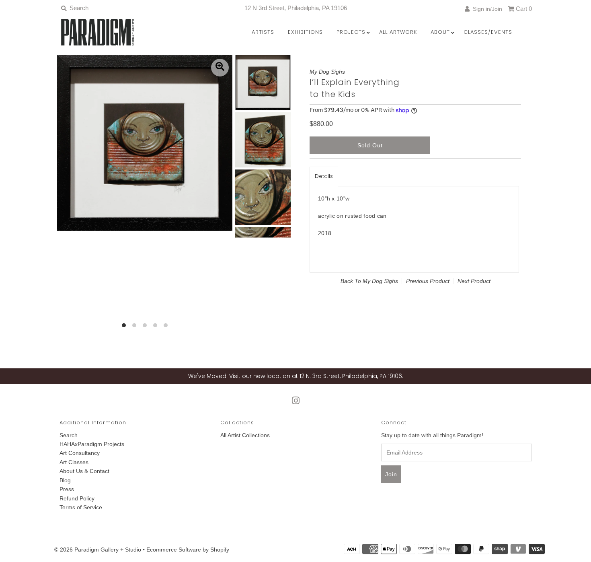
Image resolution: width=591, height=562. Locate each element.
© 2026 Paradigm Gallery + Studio (97, 549)
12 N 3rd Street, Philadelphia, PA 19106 (295, 7)
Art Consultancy (80, 453)
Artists (263, 32)
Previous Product (427, 281)
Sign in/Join (486, 9)
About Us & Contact (84, 471)
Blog (65, 480)
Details (324, 176)
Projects (351, 32)
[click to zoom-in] (220, 67)
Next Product (474, 281)
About (440, 32)
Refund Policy (77, 498)
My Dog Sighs (380, 281)
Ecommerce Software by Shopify (187, 549)
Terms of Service (81, 507)
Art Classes (74, 462)
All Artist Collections (245, 435)
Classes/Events (488, 32)
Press (67, 489)
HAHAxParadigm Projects (92, 444)
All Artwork (398, 32)
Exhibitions (305, 32)
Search (69, 435)
